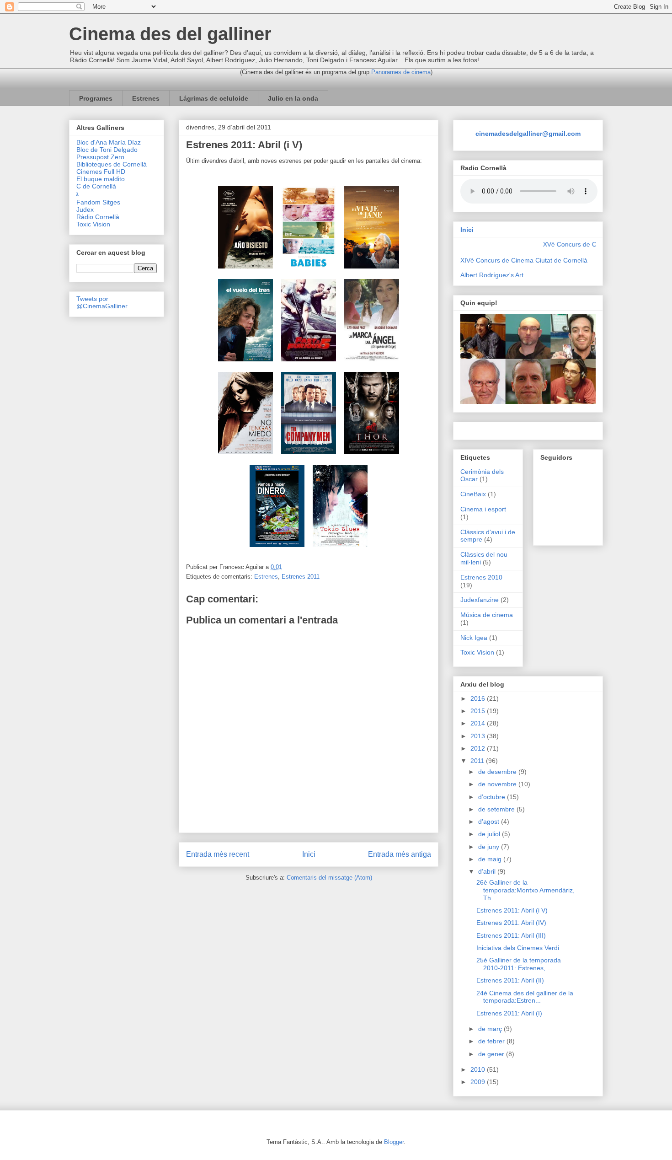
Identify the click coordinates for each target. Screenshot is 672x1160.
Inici (308, 854)
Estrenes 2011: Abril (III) (511, 935)
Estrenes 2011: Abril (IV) (511, 922)
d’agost (489, 821)
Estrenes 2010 (481, 577)
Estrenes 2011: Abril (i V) (512, 910)
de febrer (492, 1041)
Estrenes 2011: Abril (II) (510, 980)
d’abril (487, 871)
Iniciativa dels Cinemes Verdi (517, 947)
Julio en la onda (293, 98)
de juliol (490, 834)
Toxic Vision (93, 224)
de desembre (498, 771)
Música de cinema (486, 614)
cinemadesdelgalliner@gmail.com (528, 133)
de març (491, 1028)
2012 (478, 748)
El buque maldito (100, 179)
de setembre (497, 809)
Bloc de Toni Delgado (107, 149)
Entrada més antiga (399, 854)
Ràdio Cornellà (97, 216)
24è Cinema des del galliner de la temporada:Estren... (524, 996)
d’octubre (492, 796)
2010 (478, 1069)
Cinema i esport (483, 509)
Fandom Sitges (98, 202)
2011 (478, 760)
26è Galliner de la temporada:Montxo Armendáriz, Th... (525, 890)
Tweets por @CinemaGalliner (102, 302)
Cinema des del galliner (170, 34)
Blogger (394, 1142)
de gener (492, 1054)
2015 (478, 710)
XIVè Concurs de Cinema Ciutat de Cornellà (523, 260)
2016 (478, 698)
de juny (489, 846)
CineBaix (473, 494)
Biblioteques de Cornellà (111, 164)
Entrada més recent (217, 854)
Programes (95, 98)
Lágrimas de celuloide (213, 98)
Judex (85, 209)
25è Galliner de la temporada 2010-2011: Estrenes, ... (518, 964)
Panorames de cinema (401, 72)
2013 (478, 736)
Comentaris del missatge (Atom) (329, 877)
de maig (490, 859)
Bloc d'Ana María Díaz (108, 142)
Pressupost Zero (100, 157)
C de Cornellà (96, 186)
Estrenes (146, 98)
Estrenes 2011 (301, 576)
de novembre (498, 784)
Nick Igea (473, 637)
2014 (478, 723)
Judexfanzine (479, 599)
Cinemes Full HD (100, 171)
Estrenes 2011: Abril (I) (509, 1013)
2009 (478, 1081)
